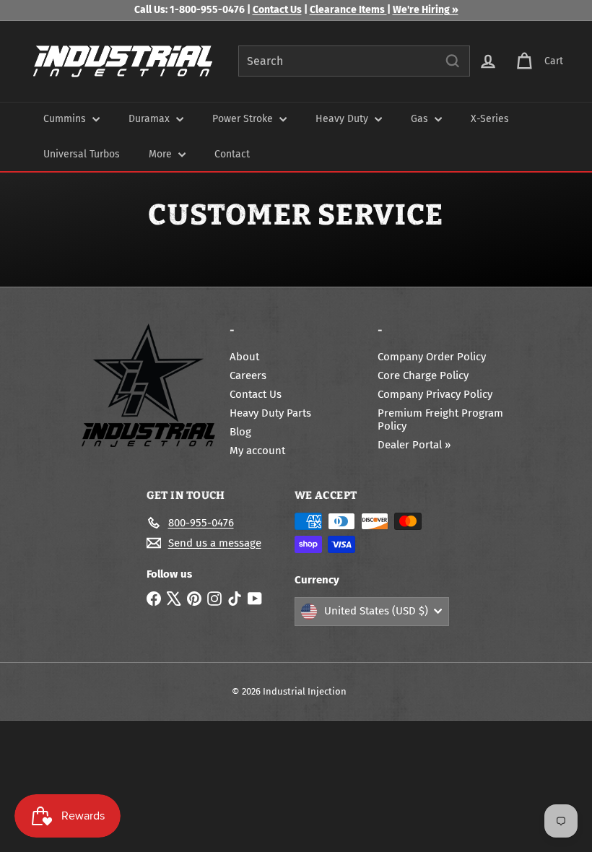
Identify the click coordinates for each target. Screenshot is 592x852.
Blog (240, 431)
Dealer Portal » (414, 444)
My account (257, 450)
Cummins (66, 119)
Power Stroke (244, 119)
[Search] (452, 61)
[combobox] (354, 61)
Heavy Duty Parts (270, 413)
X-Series (490, 119)
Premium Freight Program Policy (440, 419)
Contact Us (277, 10)
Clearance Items (348, 10)
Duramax (151, 119)
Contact (232, 154)
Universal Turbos (81, 154)
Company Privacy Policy (435, 394)
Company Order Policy (432, 356)
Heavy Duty (343, 119)
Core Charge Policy (423, 375)
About (244, 356)
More (162, 154)
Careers (248, 375)
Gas (421, 119)
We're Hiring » (425, 10)
